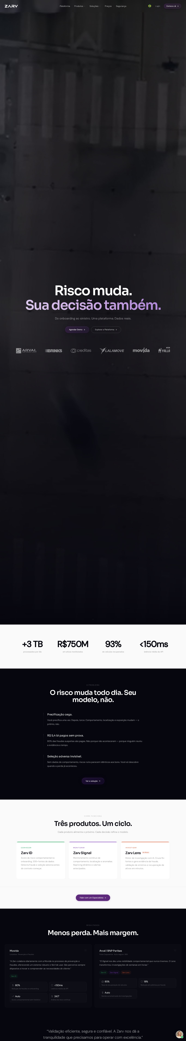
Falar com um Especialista (91, 897)
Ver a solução (92, 781)
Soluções (94, 6)
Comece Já (171, 6)
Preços (108, 6)
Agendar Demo (75, 329)
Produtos (78, 6)
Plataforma (65, 6)
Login (157, 6)
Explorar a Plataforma (104, 329)
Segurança (121, 6)
